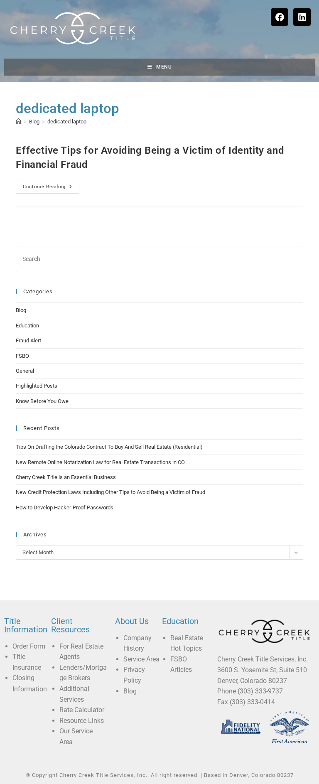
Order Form (28, 646)
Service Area (141, 659)
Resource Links (81, 721)
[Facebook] (279, 17)
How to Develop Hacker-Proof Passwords (64, 507)
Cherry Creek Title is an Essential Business (66, 477)
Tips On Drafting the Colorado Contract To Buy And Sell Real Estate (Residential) (109, 447)
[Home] (18, 121)
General (25, 371)
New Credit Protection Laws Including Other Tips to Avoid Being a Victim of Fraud (110, 492)
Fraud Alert (28, 340)
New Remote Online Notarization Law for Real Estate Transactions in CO (100, 462)
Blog (21, 310)
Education (27, 325)
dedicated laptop (66, 121)
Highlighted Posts (36, 386)
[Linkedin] (302, 17)
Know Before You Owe (42, 401)
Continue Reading (51, 184)
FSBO (22, 356)
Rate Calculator (81, 710)
